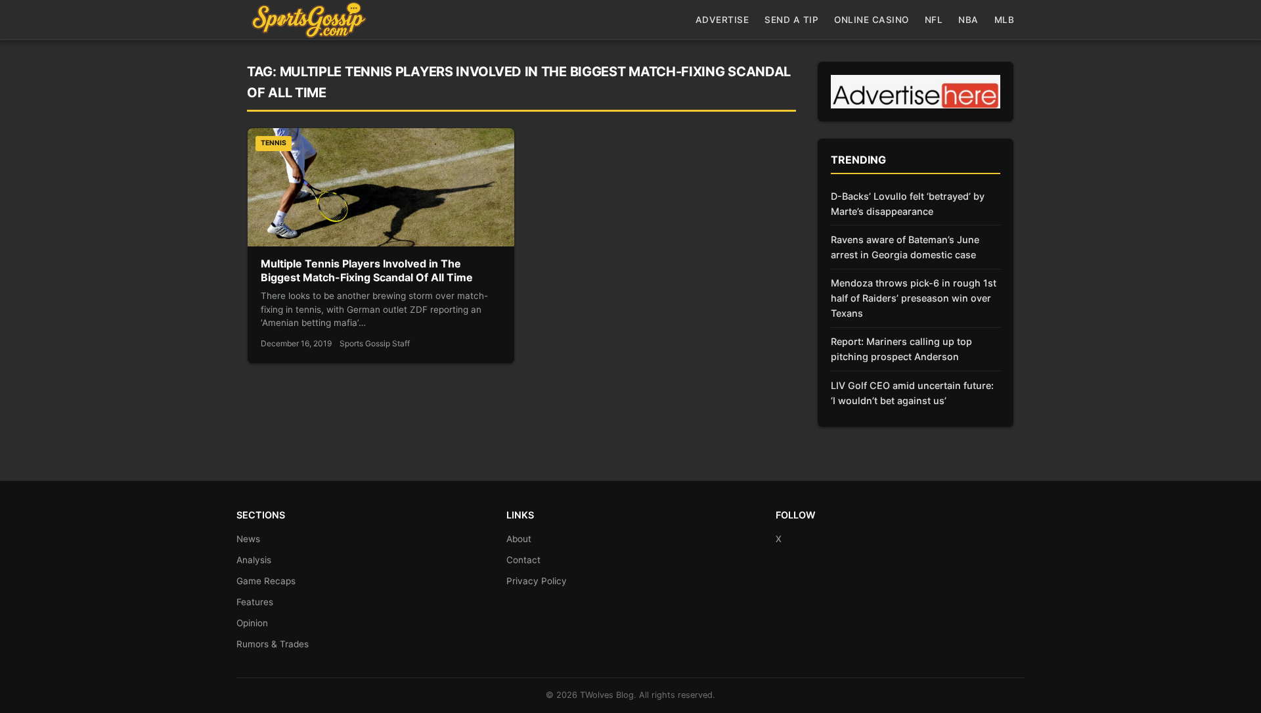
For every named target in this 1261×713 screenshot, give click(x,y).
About (518, 539)
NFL (934, 19)
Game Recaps (266, 581)
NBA (968, 19)
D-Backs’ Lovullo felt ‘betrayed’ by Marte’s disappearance (907, 204)
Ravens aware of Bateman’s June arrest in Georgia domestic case (905, 247)
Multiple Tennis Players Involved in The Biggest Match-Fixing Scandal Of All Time (367, 271)
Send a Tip (791, 19)
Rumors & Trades (272, 644)
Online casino (871, 19)
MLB (1004, 19)
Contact (523, 560)
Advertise (722, 19)
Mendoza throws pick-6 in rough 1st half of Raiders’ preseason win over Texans (913, 298)
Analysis (253, 560)
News (248, 539)
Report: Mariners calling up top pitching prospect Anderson (901, 349)
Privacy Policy (536, 581)
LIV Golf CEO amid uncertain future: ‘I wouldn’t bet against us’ (912, 393)
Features (254, 602)
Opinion (252, 623)
